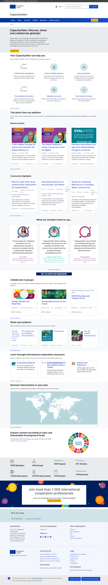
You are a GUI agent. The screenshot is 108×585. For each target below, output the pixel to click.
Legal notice (73, 558)
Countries (27, 20)
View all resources (16, 381)
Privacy (72, 536)
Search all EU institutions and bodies (81, 570)
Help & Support (74, 531)
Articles (35, 20)
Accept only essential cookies (91, 579)
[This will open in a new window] (16, 6)
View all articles (15, 169)
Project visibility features (54, 73)
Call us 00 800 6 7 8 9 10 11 (48, 554)
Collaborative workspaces (24, 73)
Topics (19, 20)
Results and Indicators (82, 364)
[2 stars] (13, 519)
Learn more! (14, 51)
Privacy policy (74, 556)
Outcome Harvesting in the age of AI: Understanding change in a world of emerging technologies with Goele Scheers (84, 150)
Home (13, 20)
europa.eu (24, 555)
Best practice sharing (84, 96)
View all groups (15, 318)
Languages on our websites (78, 554)
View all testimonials (53, 269)
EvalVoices (81, 196)
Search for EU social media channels (51, 568)
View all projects (15, 350)
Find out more (14, 108)
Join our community (54, 500)
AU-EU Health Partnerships (90, 333)
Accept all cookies (74, 579)
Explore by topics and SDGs (19, 441)
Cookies (72, 561)
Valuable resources (54, 96)
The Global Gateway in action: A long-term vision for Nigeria (53, 147)
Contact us (43, 529)
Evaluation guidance (26, 363)
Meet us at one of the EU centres (50, 561)
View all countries (15, 427)
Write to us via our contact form (49, 558)
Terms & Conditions (76, 538)
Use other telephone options (48, 556)
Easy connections (84, 73)
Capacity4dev (18, 14)
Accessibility (73, 563)
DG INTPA (21, 537)
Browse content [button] (54, 20)
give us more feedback (34, 518)
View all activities (15, 215)
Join (95, 20)
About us (72, 529)
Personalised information (24, 96)
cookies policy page (37, 578)
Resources (43, 20)
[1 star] (12, 519)
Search (95, 6)
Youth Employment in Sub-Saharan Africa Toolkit (56, 365)
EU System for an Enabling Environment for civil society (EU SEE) (29, 335)
